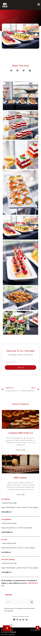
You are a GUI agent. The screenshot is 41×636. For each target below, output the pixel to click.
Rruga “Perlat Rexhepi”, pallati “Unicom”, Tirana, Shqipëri (19, 507)
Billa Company (20, 478)
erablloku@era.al (7, 532)
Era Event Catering (8, 559)
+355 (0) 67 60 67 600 (8, 563)
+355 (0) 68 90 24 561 (8, 543)
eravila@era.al (6, 552)
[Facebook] (14, 619)
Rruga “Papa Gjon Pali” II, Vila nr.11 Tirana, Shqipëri (18, 548)
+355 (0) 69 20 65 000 (8, 503)
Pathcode (13, 632)
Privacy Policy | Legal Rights (8, 634)
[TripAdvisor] (23, 619)
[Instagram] (17, 619)
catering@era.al (6, 572)
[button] (11, 70)
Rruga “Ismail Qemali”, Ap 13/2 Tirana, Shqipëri (16, 528)
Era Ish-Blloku (6, 519)
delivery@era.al (6, 512)
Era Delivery (5, 499)
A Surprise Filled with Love (20, 433)
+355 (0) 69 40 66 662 (8, 523)
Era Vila (4, 539)
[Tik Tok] (20, 619)
